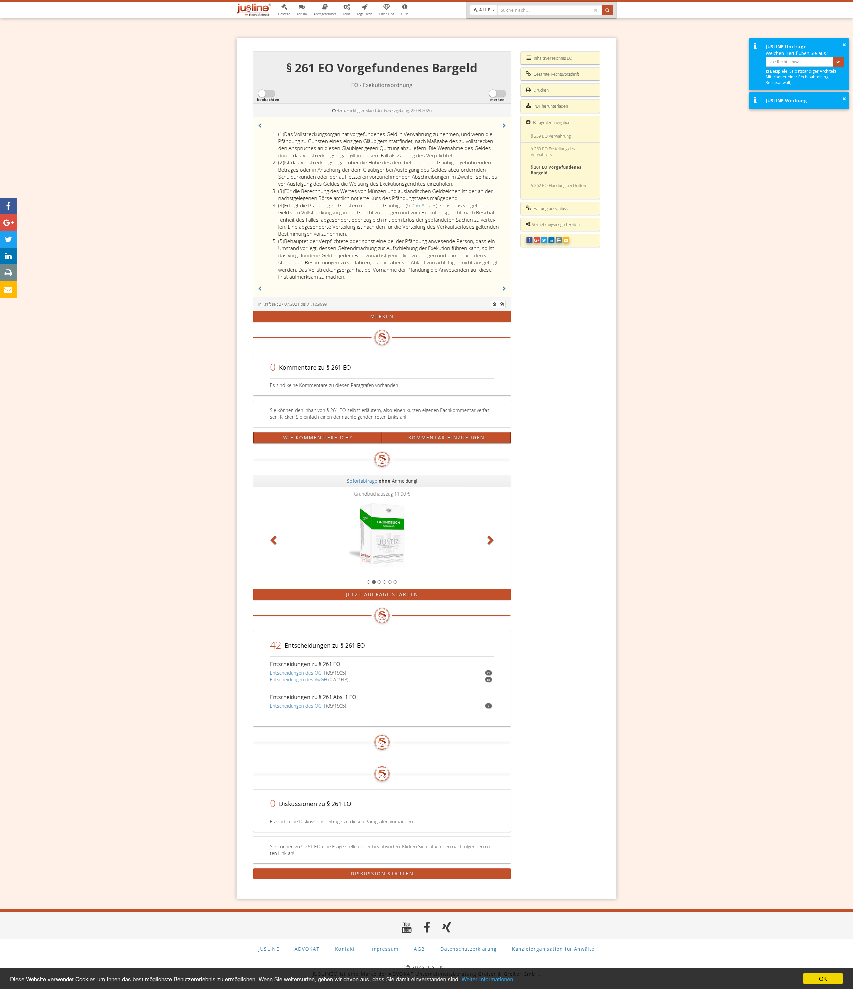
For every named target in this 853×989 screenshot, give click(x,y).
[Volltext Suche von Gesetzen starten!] (607, 10)
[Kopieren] (502, 304)
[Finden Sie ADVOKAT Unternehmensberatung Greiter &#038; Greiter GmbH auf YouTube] (407, 927)
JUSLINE (268, 949)
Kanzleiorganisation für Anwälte (553, 949)
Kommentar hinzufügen (446, 437)
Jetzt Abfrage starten (382, 594)
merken (382, 316)
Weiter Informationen (487, 979)
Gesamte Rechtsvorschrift (555, 74)
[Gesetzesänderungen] (494, 304)
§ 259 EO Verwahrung (551, 136)
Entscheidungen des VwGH (298, 679)
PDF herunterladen (550, 106)
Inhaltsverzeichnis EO (552, 58)
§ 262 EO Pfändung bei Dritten (558, 185)
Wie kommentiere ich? (317, 437)
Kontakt (345, 949)
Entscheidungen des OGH (297, 673)
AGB (419, 949)
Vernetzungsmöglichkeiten (556, 224)
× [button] (844, 44)
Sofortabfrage (362, 481)
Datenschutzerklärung (468, 949)
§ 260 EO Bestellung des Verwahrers (553, 151)
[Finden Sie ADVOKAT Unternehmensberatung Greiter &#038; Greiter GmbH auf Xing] (447, 927)
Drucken (540, 90)
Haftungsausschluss (549, 208)
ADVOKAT (307, 949)
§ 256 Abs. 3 (421, 205)
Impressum (384, 949)
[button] (284, 10)
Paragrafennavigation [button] (551, 122)
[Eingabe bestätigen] (838, 62)
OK (823, 978)
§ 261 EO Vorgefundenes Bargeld (556, 170)
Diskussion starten (382, 873)
